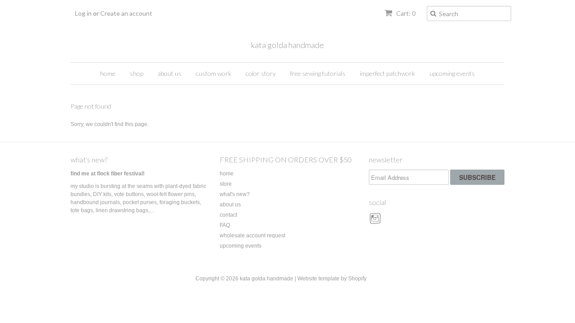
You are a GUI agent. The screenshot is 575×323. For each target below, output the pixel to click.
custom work (213, 73)
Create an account (126, 13)
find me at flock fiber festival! (108, 173)
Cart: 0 (405, 13)
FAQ (225, 225)
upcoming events (452, 73)
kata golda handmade (287, 45)
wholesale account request (252, 235)
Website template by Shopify (332, 278)
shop (136, 73)
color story (261, 73)
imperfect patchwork (387, 73)
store (226, 184)
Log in (83, 13)
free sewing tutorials (317, 73)
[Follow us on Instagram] (376, 221)
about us (169, 73)
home (107, 73)
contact (228, 215)
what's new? (89, 159)
